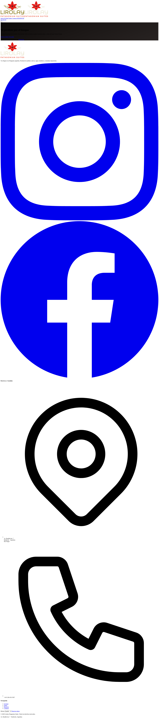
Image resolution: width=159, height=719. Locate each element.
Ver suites (11, 37)
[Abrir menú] (1, 21)
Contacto (14, 18)
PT (5, 20)
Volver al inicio (5, 37)
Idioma (2, 711)
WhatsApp (21, 39)
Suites (10, 18)
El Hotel (6, 18)
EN (4, 20)
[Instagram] (79, 220)
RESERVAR (20, 18)
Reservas (6, 707)
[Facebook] (79, 377)
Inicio (2, 18)
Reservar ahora (16, 711)
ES (2, 20)
